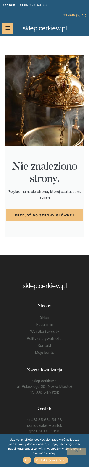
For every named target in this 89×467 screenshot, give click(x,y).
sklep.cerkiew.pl (44, 28)
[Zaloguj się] (65, 15)
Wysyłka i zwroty (44, 331)
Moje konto (44, 352)
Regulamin (44, 324)
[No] (76, 451)
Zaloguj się (77, 15)
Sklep (44, 317)
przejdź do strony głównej (44, 215)
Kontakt (44, 345)
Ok (27, 460)
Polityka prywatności (44, 338)
